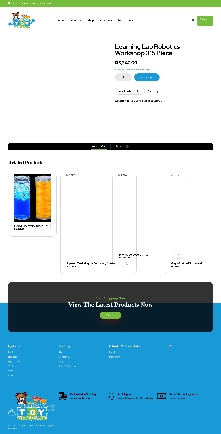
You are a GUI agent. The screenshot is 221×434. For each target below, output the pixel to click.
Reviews (122, 146)
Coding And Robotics (142, 101)
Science (158, 101)
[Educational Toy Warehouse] (33, 20)
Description (99, 146)
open (211, 49)
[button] (130, 91)
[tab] (99, 146)
